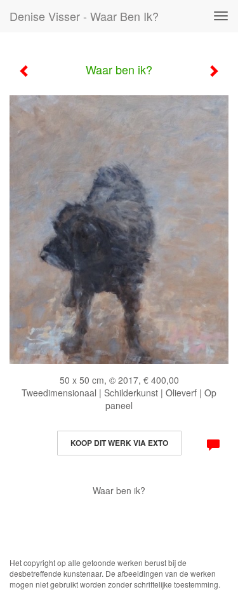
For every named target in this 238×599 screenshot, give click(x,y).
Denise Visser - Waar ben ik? (84, 16)
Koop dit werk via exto (119, 442)
